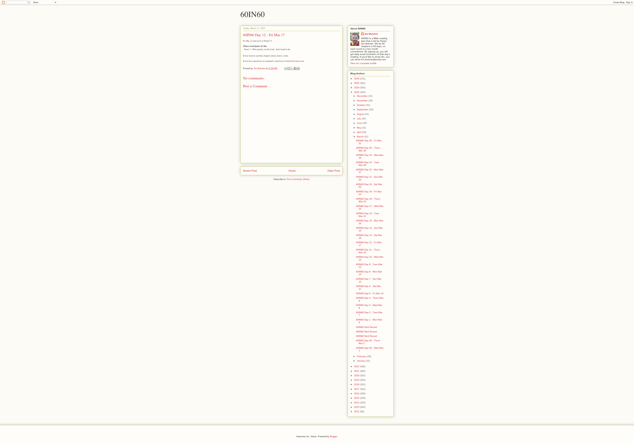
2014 (357, 402)
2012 (357, 411)
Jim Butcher (371, 34)
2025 (357, 83)
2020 (357, 375)
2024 (357, 87)
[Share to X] (292, 68)
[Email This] (285, 68)
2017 (357, 389)
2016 (357, 393)
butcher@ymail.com (295, 60)
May (359, 127)
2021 (357, 371)
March (360, 136)
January (361, 360)
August (361, 114)
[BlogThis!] (289, 68)
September (363, 109)
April (359, 132)
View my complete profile (363, 63)
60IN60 (252, 14)
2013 (357, 407)
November (362, 100)
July (359, 118)
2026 (357, 78)
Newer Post (250, 170)
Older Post (333, 170)
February (362, 356)
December (362, 96)
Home (292, 170)
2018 (357, 384)
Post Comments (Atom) (298, 179)
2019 (357, 380)
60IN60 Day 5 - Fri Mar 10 (370, 293)
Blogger (333, 436)
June (360, 123)
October (361, 105)
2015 (357, 398)
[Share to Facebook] (295, 68)
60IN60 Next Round (366, 327)
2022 (357, 366)
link (286, 55)
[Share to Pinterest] (298, 68)
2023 (357, 92)
